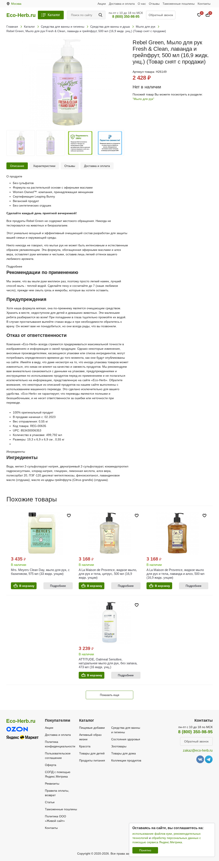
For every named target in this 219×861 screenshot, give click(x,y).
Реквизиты (52, 783)
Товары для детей (92, 753)
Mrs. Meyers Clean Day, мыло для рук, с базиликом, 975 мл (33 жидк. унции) (40, 571)
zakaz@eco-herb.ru (198, 750)
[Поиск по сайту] (101, 15)
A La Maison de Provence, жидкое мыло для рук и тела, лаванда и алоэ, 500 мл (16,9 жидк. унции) (175, 573)
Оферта (50, 765)
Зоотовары (118, 746)
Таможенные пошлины (179, 3)
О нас (142, 3)
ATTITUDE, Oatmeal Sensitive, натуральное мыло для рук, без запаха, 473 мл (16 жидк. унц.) (108, 663)
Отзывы (154, 3)
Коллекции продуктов (126, 760)
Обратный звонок (161, 15)
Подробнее (58, 585)
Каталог (54, 15)
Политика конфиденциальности (60, 744)
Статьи (50, 802)
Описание (17, 166)
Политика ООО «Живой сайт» (55, 818)
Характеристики (44, 166)
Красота (84, 746)
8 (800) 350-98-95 (125, 16)
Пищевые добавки (92, 727)
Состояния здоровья (125, 739)
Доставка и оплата (122, 3)
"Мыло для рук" (143, 99)
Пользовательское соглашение (58, 756)
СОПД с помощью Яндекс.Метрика (57, 774)
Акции (102, 3)
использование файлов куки (152, 833)
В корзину (26, 585)
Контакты (204, 3)
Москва (16, 3)
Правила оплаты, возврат (57, 793)
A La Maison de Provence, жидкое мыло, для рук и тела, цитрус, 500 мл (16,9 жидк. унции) (108, 573)
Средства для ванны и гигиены (125, 730)
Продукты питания (92, 760)
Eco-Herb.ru (21, 15)
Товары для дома (123, 753)
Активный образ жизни (90, 737)
